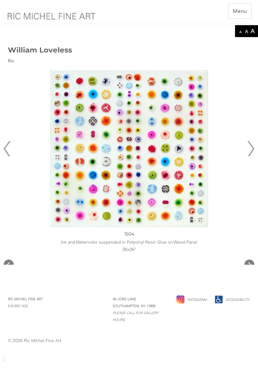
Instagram (197, 299)
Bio (11, 61)
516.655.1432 (18, 306)
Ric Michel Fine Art (42, 340)
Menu (240, 11)
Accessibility (238, 299)
